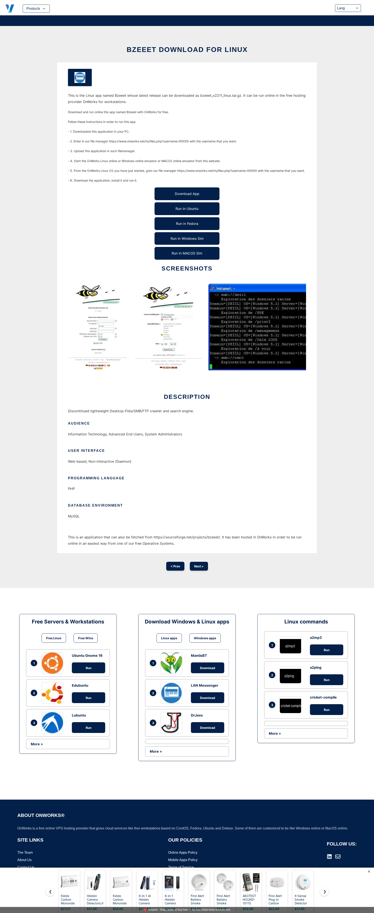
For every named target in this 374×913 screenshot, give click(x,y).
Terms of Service (181, 867)
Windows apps (205, 638)
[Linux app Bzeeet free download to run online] (80, 77)
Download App (187, 194)
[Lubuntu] (53, 723)
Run (89, 668)
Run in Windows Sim (187, 238)
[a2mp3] (291, 645)
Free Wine (85, 638)
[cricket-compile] (291, 704)
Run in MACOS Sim (187, 253)
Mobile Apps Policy (183, 860)
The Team (25, 852)
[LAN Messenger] (172, 693)
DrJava (197, 715)
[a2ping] (291, 675)
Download (207, 668)
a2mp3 (316, 637)
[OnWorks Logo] (9, 8)
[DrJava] (172, 723)
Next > (199, 566)
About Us (24, 860)
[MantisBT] (172, 663)
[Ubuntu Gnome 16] (53, 663)
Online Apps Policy (182, 852)
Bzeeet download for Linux (187, 49)
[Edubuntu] (53, 693)
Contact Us (25, 867)
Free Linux (53, 638)
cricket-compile (323, 697)
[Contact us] (337, 856)
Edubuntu (80, 685)
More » (37, 744)
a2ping (315, 667)
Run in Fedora (187, 223)
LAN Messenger (204, 685)
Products (33, 8)
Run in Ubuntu (187, 208)
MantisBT (199, 655)
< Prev (175, 566)
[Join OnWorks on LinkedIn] (329, 856)
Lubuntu (79, 715)
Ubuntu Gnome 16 (87, 655)
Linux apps (169, 638)
